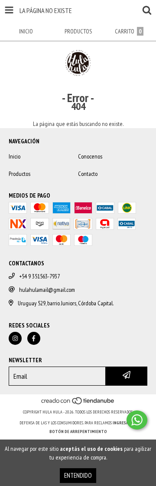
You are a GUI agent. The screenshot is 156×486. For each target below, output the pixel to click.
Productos (19, 174)
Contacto (88, 174)
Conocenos (90, 156)
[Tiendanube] (78, 403)
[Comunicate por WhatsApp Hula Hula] (137, 420)
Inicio (14, 156)
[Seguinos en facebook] (33, 338)
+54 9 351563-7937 (39, 276)
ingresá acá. (125, 423)
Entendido (78, 475)
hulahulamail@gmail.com (47, 290)
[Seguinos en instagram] (15, 338)
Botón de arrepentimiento (78, 431)
